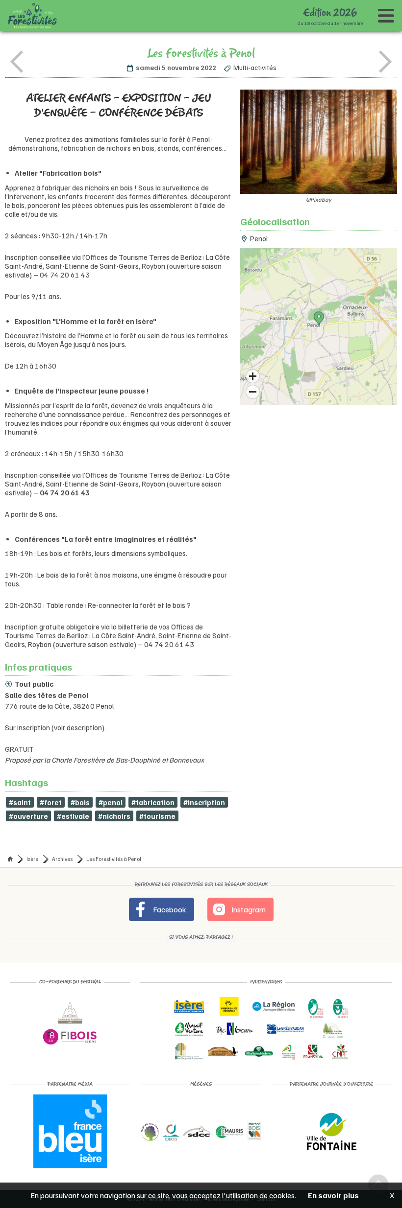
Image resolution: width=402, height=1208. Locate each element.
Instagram (248, 909)
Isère (32, 859)
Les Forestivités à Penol (113, 859)
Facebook (168, 909)
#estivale (73, 816)
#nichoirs (114, 816)
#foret (51, 802)
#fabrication (153, 802)
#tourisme (157, 816)
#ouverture (28, 816)
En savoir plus (333, 1195)
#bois (80, 802)
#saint (20, 802)
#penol (111, 802)
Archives (62, 859)
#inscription (204, 802)
